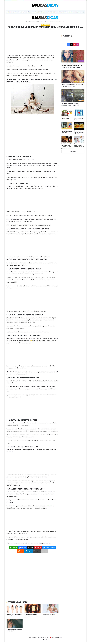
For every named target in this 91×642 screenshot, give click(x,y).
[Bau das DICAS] (45, 5)
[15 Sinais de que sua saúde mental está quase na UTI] (15, 623)
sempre (48, 506)
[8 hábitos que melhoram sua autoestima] (50, 608)
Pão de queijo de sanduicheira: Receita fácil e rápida (78, 132)
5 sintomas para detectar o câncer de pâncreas (78, 118)
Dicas (14, 12)
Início (27, 21)
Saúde (28, 12)
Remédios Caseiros (38, 12)
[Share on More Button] (43, 551)
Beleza (71, 12)
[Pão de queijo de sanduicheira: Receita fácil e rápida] (79, 126)
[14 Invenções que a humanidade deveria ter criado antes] (66, 125)
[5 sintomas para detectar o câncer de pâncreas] (79, 113)
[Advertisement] (32, 44)
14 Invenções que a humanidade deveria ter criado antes (66, 131)
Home (8, 12)
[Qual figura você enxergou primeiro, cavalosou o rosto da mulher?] (33, 608)
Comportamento (32, 21)
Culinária (21, 12)
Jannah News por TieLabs (56, 637)
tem (31, 340)
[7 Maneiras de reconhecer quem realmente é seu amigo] (79, 139)
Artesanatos (62, 12)
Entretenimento (51, 12)
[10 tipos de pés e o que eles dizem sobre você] (15, 608)
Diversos (78, 12)
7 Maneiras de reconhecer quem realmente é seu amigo (79, 145)
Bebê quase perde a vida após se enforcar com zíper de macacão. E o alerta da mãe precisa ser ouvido (71, 65)
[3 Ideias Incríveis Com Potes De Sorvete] (66, 113)
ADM (40, 30)
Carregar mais (73, 151)
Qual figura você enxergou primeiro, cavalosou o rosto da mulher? (31, 616)
